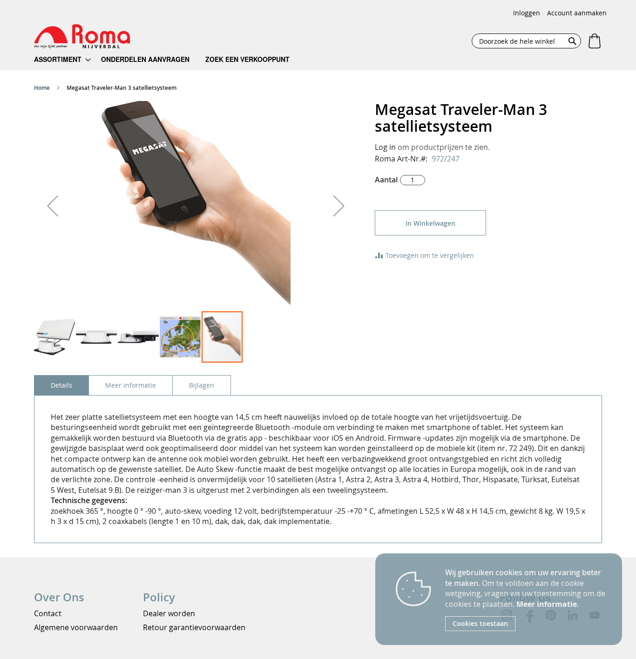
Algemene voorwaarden (76, 627)
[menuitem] (62, 59)
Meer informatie (546, 604)
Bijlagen (201, 385)
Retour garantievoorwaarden (194, 627)
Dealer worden (169, 613)
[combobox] (526, 41)
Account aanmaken (577, 12)
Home (42, 88)
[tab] (61, 385)
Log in (385, 147)
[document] (526, 599)
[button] (52, 205)
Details (61, 385)
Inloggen (526, 12)
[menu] (168, 59)
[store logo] (82, 36)
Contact (47, 613)
